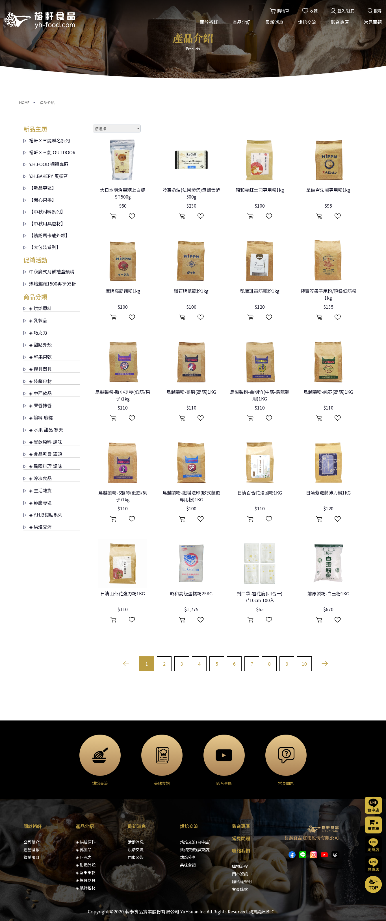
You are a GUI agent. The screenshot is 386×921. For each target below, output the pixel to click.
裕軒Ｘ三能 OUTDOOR (52, 152)
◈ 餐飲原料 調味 (45, 441)
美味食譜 (188, 865)
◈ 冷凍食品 (40, 478)
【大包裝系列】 (45, 247)
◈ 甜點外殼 (40, 344)
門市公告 (136, 857)
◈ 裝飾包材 (40, 381)
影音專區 (340, 22)
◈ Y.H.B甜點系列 (45, 514)
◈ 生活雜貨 (40, 490)
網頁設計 (257, 912)
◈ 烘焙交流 (40, 526)
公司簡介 (31, 842)
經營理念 (31, 849)
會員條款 (240, 889)
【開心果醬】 (42, 199)
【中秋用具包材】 (47, 223)
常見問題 (373, 22)
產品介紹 (242, 22)
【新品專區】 (42, 187)
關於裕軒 (209, 22)
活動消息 (136, 842)
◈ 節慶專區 (40, 502)
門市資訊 (240, 874)
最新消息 (274, 22)
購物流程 (240, 866)
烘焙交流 (307, 22)
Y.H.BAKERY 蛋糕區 (48, 176)
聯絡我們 (241, 850)
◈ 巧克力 (38, 332)
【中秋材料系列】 (47, 211)
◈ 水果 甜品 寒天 (46, 429)
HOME (24, 102)
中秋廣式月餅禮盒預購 (51, 271)
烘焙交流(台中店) (195, 842)
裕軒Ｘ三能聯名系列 (49, 140)
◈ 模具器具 (40, 368)
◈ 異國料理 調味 (45, 466)
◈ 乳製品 (38, 320)
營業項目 (31, 857)
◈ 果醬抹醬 (40, 405)
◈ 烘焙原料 (40, 308)
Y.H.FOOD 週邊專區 (48, 164)
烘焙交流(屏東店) (195, 849)
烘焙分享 (188, 857)
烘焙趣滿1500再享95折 (52, 283)
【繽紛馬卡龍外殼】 (49, 235)
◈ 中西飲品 (40, 393)
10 (304, 663)
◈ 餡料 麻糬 (41, 417)
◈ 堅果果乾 (40, 356)
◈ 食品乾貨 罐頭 (45, 453)
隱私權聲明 (242, 881)
